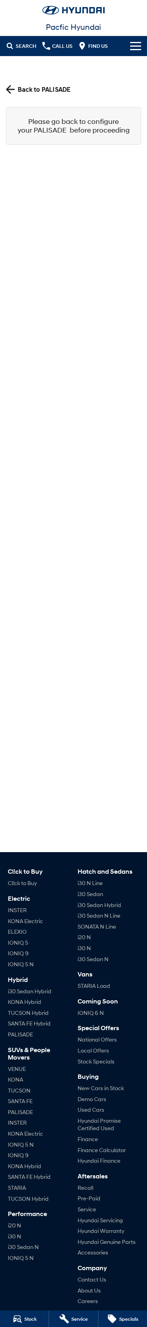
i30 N (14, 1236)
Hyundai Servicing (100, 1220)
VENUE (17, 1068)
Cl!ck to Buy (22, 883)
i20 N (14, 1225)
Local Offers (93, 1050)
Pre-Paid (89, 1198)
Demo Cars (92, 1099)
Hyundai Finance (99, 1160)
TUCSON (19, 1090)
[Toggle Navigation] (135, 46)
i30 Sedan (90, 894)
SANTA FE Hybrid (29, 1023)
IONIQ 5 (18, 942)
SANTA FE (20, 1101)
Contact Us (92, 1279)
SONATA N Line (97, 926)
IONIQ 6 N (91, 1012)
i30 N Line (90, 883)
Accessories (93, 1252)
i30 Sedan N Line (99, 915)
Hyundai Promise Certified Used (99, 1124)
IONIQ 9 (18, 953)
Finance (88, 1139)
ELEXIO (17, 931)
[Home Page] (73, 10)
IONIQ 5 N (21, 964)
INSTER (17, 910)
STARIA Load (94, 985)
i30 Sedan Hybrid (29, 991)
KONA (15, 1079)
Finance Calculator (102, 1150)
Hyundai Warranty (101, 1230)
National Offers (97, 1039)
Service (87, 1209)
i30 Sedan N (23, 1246)
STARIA (17, 1187)
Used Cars (91, 1109)
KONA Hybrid (24, 1001)
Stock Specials (96, 1061)
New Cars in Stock (101, 1088)
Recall (85, 1187)
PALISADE (20, 1034)
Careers (88, 1301)
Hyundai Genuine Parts (107, 1241)
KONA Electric (25, 921)
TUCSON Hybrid (28, 1012)
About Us (89, 1290)
